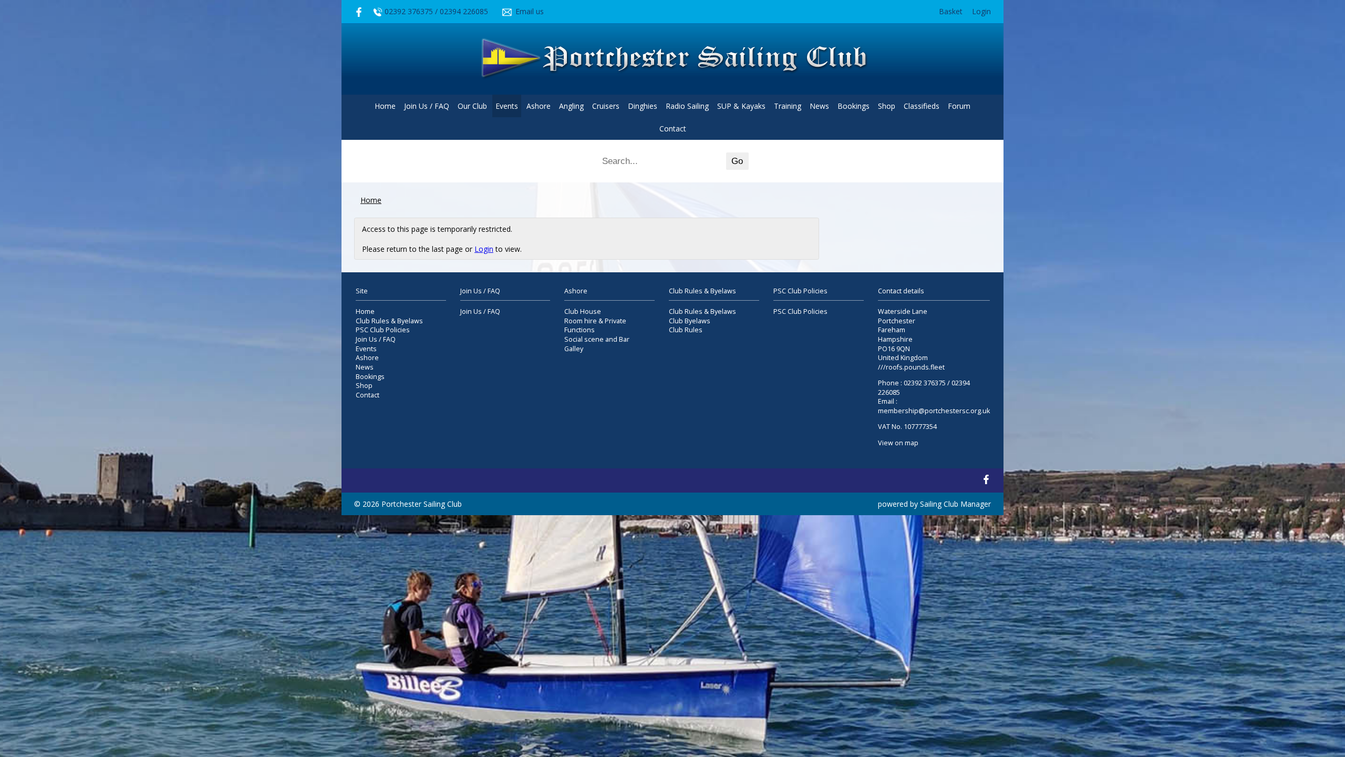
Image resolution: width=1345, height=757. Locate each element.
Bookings (853, 106)
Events (506, 106)
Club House (582, 311)
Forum (959, 106)
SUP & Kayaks (741, 106)
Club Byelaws (689, 320)
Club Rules (685, 329)
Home (385, 106)
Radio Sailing (687, 106)
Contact (672, 129)
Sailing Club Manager (955, 504)
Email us (529, 11)
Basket (951, 11)
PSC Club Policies (383, 329)
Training (787, 106)
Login (981, 11)
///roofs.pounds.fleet (911, 367)
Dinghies (642, 106)
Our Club (472, 106)
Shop (886, 106)
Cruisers (605, 106)
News (819, 106)
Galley (573, 348)
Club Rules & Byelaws (389, 320)
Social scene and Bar (596, 339)
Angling (571, 106)
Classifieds (921, 106)
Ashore (538, 106)
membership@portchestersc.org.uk (934, 410)
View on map (898, 442)
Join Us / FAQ (426, 106)
